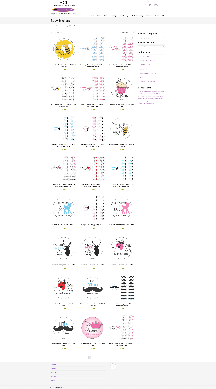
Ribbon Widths (144, 69)
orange (159, 98)
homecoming (158, 96)
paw (162, 98)
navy (150, 98)
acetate (139, 91)
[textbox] (151, 38)
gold (145, 96)
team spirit (145, 103)
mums (144, 98)
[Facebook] (113, 366)
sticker (141, 103)
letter (162, 96)
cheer (139, 93)
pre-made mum (144, 101)
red (151, 101)
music (147, 98)
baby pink (150, 91)
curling (144, 93)
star (139, 103)
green (147, 96)
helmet (153, 96)
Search (164, 47)
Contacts (55, 376)
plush (139, 101)
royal (156, 101)
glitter (143, 96)
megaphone (140, 98)
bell (157, 91)
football (156, 93)
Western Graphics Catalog (147, 81)
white (152, 103)
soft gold (162, 101)
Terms (147, 5)
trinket (149, 103)
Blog (156, 5)
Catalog (54, 372)
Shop (57, 26)
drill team (149, 93)
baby (143, 91)
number (152, 98)
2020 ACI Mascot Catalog (147, 60)
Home (52, 26)
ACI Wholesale (63, 8)
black (159, 91)
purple (148, 101)
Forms (152, 5)
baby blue (146, 91)
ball (153, 91)
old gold (156, 98)
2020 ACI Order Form (146, 65)
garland (139, 96)
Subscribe (162, 5)
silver (159, 101)
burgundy (163, 91)
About (54, 368)
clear (142, 93)
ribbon (153, 101)
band (155, 91)
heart (150, 96)
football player (161, 93)
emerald (153, 93)
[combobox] (151, 37)
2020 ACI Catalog (145, 56)
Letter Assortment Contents (148, 73)
